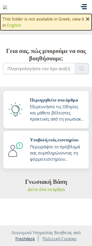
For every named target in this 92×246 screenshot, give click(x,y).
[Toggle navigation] (84, 6)
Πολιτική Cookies (59, 239)
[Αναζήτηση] (81, 68)
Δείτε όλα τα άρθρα (46, 189)
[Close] (88, 18)
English (14, 25)
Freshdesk (25, 239)
